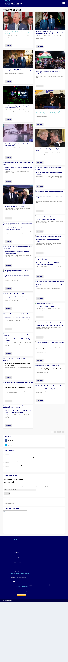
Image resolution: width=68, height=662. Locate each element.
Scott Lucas (8, 147)
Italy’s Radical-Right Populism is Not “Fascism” (48, 369)
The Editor (16, 548)
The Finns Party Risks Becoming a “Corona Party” (49, 389)
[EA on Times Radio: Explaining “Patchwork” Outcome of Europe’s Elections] (18, 224)
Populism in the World (16, 73)
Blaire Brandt (8, 109)
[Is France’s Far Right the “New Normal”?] (18, 194)
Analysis (18, 72)
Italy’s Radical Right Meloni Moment (45, 306)
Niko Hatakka (39, 391)
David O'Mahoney (9, 319)
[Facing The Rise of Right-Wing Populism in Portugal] (50, 322)
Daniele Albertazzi (9, 367)
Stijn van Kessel (9, 391)
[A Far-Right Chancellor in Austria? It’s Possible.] (18, 294)
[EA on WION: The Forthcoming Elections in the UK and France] (50, 192)
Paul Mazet (8, 208)
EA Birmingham (23, 72)
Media (9, 233)
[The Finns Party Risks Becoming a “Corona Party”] (50, 386)
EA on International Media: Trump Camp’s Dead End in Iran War (16, 461)
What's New (23, 111)
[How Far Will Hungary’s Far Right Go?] (50, 216)
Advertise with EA (17, 562)
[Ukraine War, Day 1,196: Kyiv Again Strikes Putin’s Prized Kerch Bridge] (18, 133)
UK (7, 37)
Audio (17, 231)
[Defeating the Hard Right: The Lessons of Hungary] (18, 59)
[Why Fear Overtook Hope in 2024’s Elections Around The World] (18, 163)
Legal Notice (16, 552)
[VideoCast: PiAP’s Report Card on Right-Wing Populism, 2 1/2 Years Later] (50, 343)
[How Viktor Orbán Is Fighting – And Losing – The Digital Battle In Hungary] (18, 95)
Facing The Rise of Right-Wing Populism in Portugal (49, 325)
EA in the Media (28, 231)
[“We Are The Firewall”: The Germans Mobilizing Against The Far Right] (18, 247)
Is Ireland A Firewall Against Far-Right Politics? (17, 317)
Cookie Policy (16, 571)
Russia (28, 147)
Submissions (16, 557)
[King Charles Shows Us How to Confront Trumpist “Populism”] (18, 21)
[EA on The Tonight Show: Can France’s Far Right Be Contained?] (50, 168)
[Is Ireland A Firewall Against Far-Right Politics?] (18, 314)
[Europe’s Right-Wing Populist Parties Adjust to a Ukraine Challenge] (18, 359)
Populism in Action (19, 35)
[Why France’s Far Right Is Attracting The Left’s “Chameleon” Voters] (18, 271)
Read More (8, 45)
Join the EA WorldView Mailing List (13, 480)
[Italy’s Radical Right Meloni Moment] (50, 304)
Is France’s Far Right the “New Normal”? (15, 206)
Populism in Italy (21, 344)
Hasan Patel (8, 35)
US (9, 37)
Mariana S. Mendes (41, 327)
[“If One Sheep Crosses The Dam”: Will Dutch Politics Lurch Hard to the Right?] (50, 259)
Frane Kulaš (8, 299)
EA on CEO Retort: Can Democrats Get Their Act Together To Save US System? (20, 453)
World (11, 37)
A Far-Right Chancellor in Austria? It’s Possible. (17, 297)
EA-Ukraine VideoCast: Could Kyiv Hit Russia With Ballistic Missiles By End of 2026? (21, 457)
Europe (27, 72)
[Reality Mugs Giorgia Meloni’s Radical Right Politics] (50, 236)
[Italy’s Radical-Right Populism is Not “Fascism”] (50, 366)
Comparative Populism (23, 367)
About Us (15, 543)
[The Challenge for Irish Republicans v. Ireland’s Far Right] (50, 282)
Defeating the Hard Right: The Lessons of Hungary (18, 70)
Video (58, 37)
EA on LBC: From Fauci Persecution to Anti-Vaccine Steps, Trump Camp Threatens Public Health (24, 469)
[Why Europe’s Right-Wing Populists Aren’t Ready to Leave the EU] (18, 383)
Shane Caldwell (40, 288)
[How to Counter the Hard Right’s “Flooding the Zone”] (50, 138)
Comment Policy (17, 566)
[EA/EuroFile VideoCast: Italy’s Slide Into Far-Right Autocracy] (18, 335)
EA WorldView (9, 600)
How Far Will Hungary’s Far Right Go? (45, 219)
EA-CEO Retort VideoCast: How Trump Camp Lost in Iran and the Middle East (19, 465)
